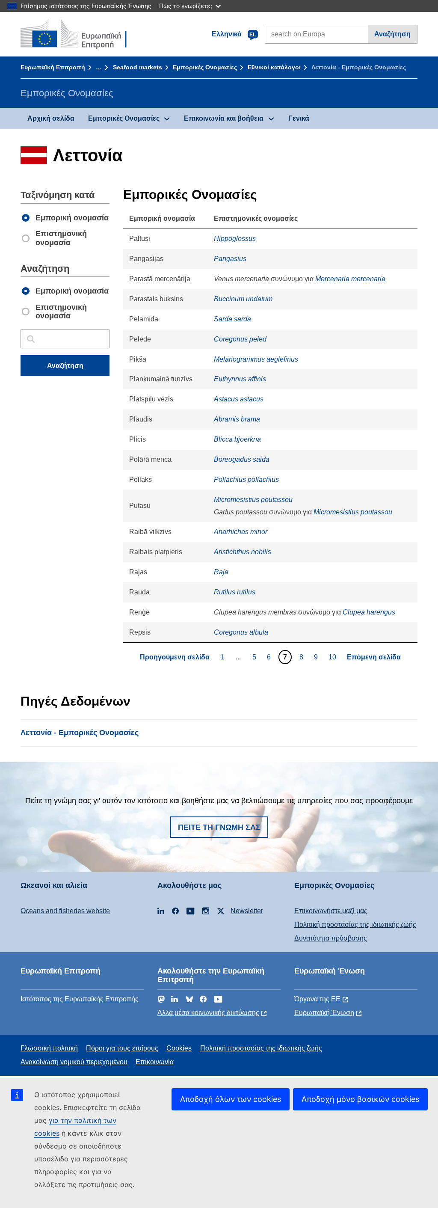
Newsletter (247, 910)
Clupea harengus (369, 612)
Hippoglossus (235, 238)
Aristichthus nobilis (242, 551)
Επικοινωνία (155, 1062)
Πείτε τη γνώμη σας (219, 827)
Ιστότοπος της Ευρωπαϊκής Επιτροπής (80, 999)
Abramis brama (237, 419)
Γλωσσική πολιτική (49, 1048)
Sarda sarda (232, 319)
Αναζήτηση (392, 34)
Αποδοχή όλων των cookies (230, 1099)
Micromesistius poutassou (253, 499)
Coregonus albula (241, 632)
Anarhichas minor (240, 531)
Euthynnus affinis (240, 379)
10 (333, 657)
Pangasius (230, 258)
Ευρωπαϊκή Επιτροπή (53, 67)
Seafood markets (137, 67)
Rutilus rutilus (234, 592)
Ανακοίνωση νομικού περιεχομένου (74, 1062)
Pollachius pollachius (246, 479)
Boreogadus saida (241, 459)
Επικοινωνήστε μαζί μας (330, 910)
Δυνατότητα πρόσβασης (330, 938)
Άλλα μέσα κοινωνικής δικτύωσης (208, 1012)
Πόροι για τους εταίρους (122, 1048)
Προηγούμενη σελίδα (175, 657)
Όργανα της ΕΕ (317, 999)
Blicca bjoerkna (237, 439)
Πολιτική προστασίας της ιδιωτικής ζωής (355, 924)
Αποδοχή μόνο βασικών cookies (360, 1099)
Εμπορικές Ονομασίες (205, 67)
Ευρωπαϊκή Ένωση (324, 1012)
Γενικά (298, 118)
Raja (221, 572)
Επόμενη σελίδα (374, 657)
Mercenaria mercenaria (350, 278)
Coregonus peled (240, 339)
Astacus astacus (238, 399)
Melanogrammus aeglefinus (256, 359)
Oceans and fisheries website (65, 910)
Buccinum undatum (243, 299)
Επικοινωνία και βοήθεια (223, 118)
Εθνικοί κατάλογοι (274, 67)
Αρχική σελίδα (50, 118)
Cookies (179, 1048)
